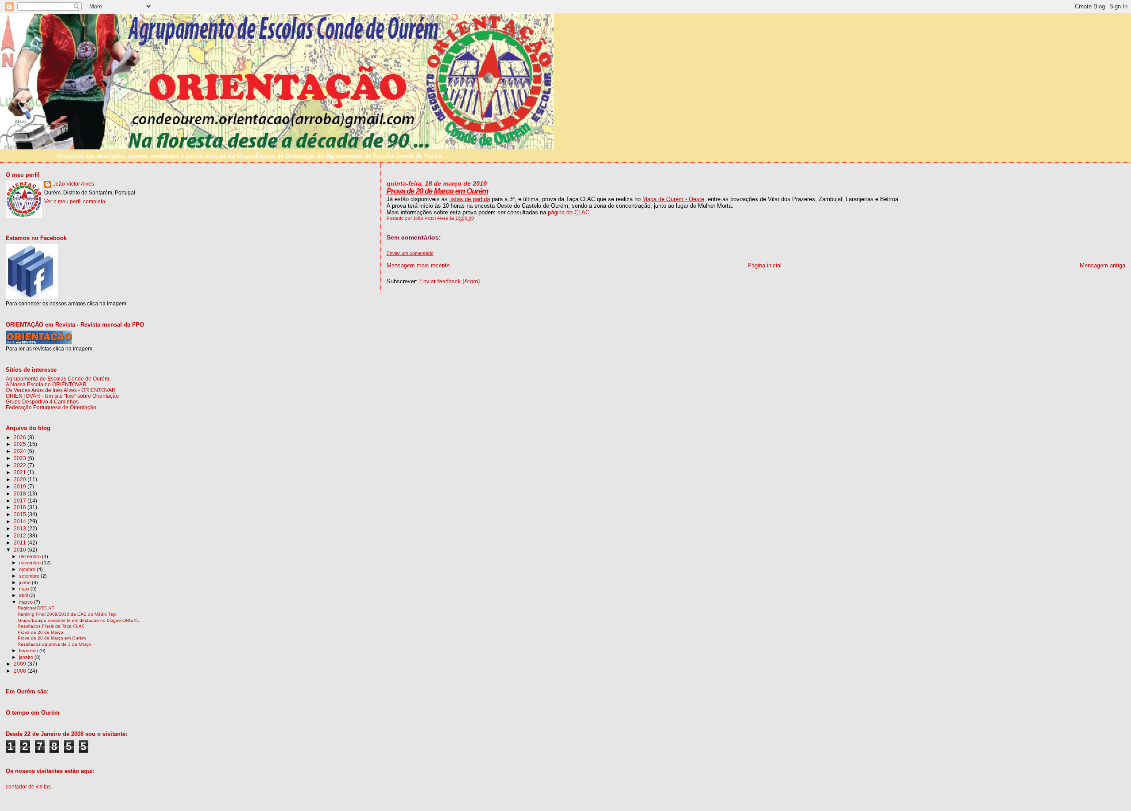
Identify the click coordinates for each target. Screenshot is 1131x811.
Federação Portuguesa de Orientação (51, 407)
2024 (20, 451)
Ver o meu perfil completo (74, 201)
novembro (30, 562)
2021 (20, 472)
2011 (20, 542)
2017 (20, 500)
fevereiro (29, 650)
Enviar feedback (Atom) (449, 281)
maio (24, 588)
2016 (20, 507)
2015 (20, 514)
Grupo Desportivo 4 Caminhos (42, 401)
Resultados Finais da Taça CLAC (51, 626)
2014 (20, 521)
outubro (28, 569)
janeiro (26, 657)
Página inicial (765, 265)
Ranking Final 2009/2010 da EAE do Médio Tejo (67, 614)
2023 (20, 458)
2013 (20, 528)
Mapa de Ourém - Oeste (673, 199)
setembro (30, 576)
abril (24, 595)
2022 (20, 465)
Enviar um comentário (410, 253)
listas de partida (469, 199)
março (26, 602)
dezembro (30, 556)
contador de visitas (28, 787)
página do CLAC (568, 212)
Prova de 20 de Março (40, 632)
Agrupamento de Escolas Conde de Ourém (57, 378)
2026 (20, 437)
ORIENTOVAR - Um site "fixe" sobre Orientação (62, 396)
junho (25, 582)
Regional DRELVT (36, 607)
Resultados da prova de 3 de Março (54, 644)
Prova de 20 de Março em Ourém (437, 191)
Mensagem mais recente (418, 265)
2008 (20, 671)
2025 (20, 444)
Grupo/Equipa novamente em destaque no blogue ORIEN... (79, 620)
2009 (20, 663)
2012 (20, 535)
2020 (20, 479)
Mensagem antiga (1102, 265)
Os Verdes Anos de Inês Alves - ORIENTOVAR (61, 390)
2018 (20, 493)
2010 (20, 549)
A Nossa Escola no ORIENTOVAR (46, 384)
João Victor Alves (73, 184)
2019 (20, 486)
